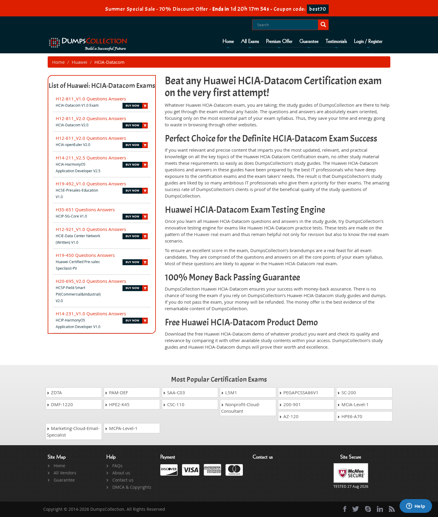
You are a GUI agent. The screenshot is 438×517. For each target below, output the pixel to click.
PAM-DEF (118, 392)
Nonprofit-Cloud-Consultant (240, 407)
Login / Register (368, 41)
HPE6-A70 (351, 416)
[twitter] (355, 509)
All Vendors (65, 472)
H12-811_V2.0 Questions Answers (91, 118)
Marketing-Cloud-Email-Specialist (73, 431)
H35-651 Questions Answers (85, 209)
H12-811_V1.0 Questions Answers (91, 99)
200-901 (291, 404)
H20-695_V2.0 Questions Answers (91, 281)
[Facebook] (344, 509)
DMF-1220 (61, 404)
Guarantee (309, 41)
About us (121, 472)
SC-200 (348, 392)
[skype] (368, 509)
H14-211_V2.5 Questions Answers (91, 158)
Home (228, 41)
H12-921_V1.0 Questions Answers (91, 229)
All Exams (250, 41)
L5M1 (230, 392)
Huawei (79, 62)
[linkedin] (380, 509)
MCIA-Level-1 (354, 404)
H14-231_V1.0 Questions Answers (91, 313)
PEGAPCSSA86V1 (300, 392)
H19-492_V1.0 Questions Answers (91, 184)
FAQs (117, 465)
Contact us (122, 479)
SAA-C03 (175, 392)
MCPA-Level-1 (123, 428)
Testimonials (336, 41)
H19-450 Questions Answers (85, 255)
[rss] (392, 509)
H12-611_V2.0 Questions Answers (91, 138)
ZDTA (56, 392)
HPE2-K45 (119, 404)
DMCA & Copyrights (131, 487)
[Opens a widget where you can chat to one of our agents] (415, 506)
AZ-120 (290, 416)
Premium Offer (279, 41)
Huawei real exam (212, 234)
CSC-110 (175, 404)
